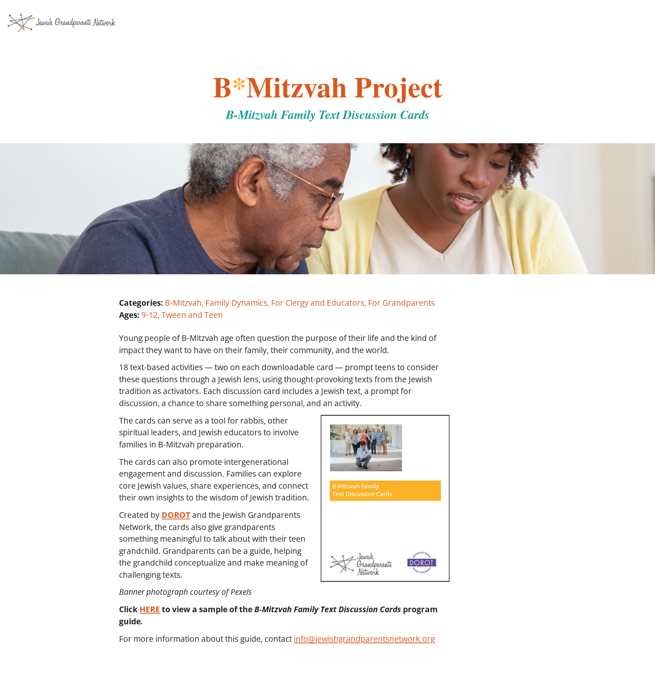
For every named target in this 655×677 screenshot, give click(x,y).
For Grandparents (401, 302)
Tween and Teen (192, 315)
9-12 (149, 315)
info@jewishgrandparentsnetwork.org (364, 638)
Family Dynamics (236, 302)
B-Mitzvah (183, 302)
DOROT (175, 515)
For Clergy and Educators (317, 302)
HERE (149, 609)
